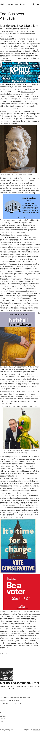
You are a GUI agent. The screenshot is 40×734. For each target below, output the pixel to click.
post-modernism (22, 240)
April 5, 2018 (4, 653)
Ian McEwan (20, 281)
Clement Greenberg (18, 461)
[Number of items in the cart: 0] (38, 4)
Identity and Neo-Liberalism (19, 25)
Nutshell (3, 284)
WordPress (36, 730)
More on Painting (18, 39)
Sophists (6, 178)
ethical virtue (35, 220)
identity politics (31, 51)
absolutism (17, 227)
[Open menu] (30, 4)
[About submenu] (5, 718)
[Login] (33, 4)
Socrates (7, 123)
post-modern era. (27, 91)
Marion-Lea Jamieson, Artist (12, 4)
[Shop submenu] (4, 713)
